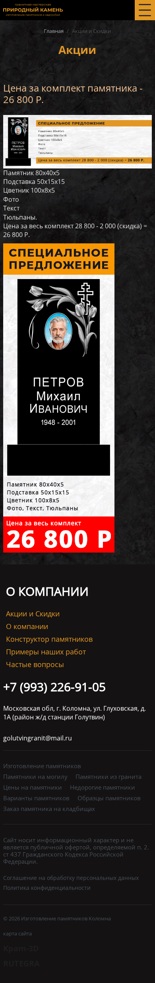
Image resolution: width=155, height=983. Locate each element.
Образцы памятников (109, 798)
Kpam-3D (21, 948)
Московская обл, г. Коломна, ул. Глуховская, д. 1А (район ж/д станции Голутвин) (74, 712)
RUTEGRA (21, 963)
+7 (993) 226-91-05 (54, 687)
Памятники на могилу (35, 776)
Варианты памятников (36, 798)
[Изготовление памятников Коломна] (33, 9)
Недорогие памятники (102, 787)
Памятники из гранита (108, 776)
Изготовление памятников (42, 766)
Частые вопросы (35, 664)
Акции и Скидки (33, 613)
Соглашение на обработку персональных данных (71, 878)
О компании (27, 626)
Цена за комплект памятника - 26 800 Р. (73, 93)
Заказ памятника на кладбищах (49, 808)
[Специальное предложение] (58, 397)
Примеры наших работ (46, 651)
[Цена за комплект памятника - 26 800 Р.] (77, 141)
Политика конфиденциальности (47, 887)
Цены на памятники (32, 787)
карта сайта (17, 933)
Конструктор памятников (49, 639)
